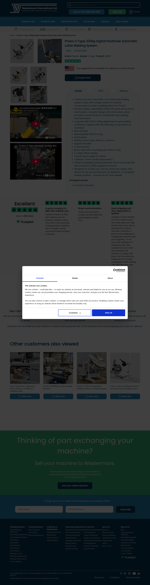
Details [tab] (75, 278)
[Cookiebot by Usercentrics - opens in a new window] (115, 270)
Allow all (108, 313)
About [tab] (110, 278)
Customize (73, 313)
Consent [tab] (39, 278)
